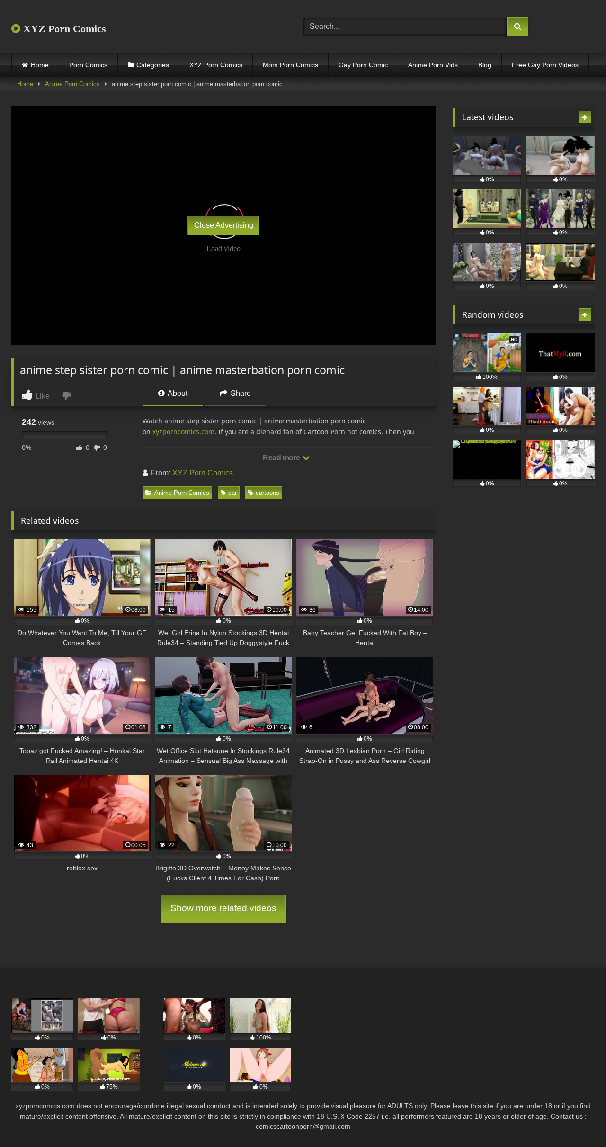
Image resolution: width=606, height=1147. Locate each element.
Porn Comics (88, 65)
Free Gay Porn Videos (545, 65)
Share (240, 393)
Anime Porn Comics (72, 84)
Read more (282, 458)
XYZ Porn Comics (63, 29)
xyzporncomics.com (183, 431)
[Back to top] (576, 1119)
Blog (484, 65)
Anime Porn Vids (433, 65)
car (232, 492)
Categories (152, 65)
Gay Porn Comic (363, 65)
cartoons (267, 492)
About (176, 393)
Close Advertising (223, 225)
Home (40, 65)
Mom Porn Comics (290, 65)
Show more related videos (223, 908)
